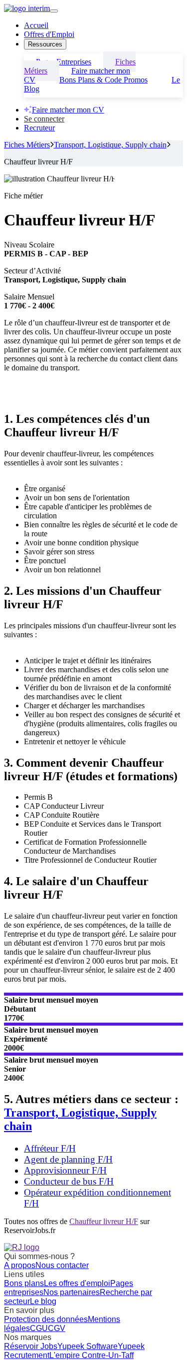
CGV (56, 1328)
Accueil (36, 25)
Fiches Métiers (27, 144)
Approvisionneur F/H (65, 1170)
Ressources (45, 44)
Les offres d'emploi (77, 1283)
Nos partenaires (71, 1292)
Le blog (43, 1301)
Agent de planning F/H (68, 1159)
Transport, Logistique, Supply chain (110, 144)
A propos (19, 1265)
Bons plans (24, 1283)
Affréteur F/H (50, 1148)
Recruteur (39, 127)
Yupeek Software (87, 1346)
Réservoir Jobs (30, 1346)
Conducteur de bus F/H (69, 1181)
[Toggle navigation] (54, 10)
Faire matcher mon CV (68, 109)
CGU (39, 1328)
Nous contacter (62, 1265)
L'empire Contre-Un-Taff (91, 1355)
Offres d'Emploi (49, 34)
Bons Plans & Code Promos (103, 79)
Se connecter (44, 118)
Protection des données (46, 1319)
